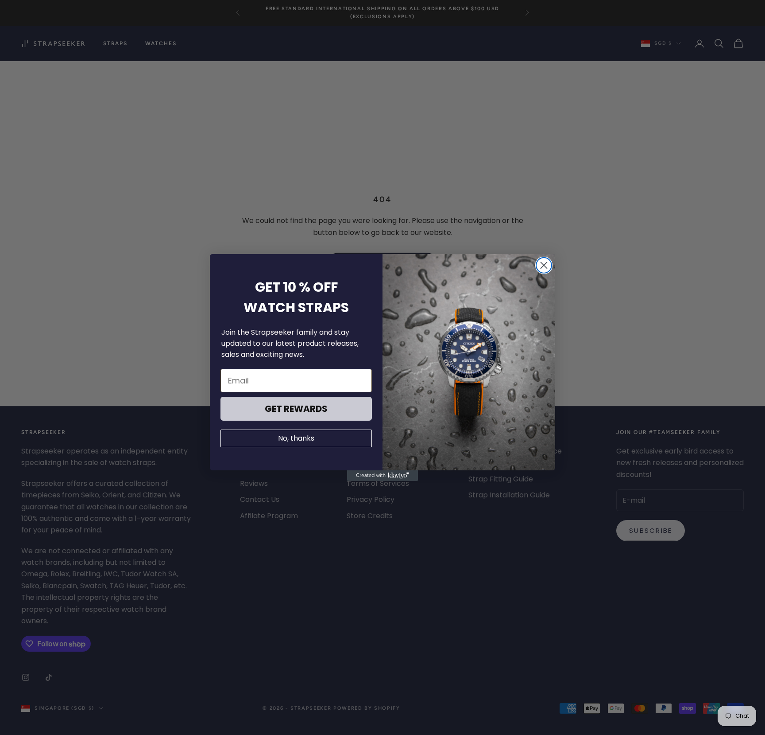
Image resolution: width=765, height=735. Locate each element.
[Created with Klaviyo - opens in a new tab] (382, 475)
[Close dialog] (544, 265)
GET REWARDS (296, 409)
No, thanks (296, 438)
